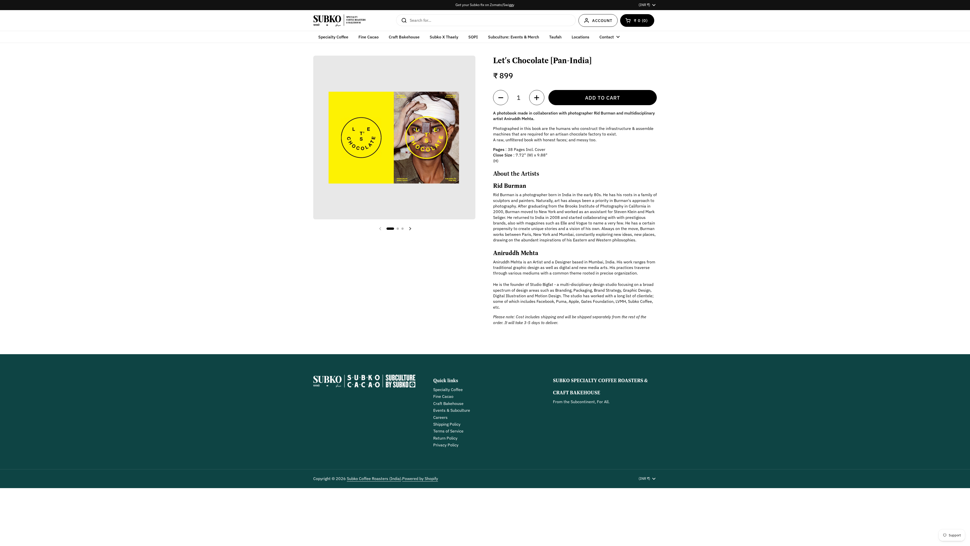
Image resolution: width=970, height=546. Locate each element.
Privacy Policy (445, 444)
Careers (440, 417)
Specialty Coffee (448, 389)
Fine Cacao (443, 396)
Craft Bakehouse (448, 403)
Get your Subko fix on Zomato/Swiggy (484, 5)
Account (602, 20)
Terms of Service (448, 431)
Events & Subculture (451, 410)
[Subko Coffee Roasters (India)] (339, 20)
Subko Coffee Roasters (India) (374, 478)
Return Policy (445, 438)
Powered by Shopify (420, 478)
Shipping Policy (446, 424)
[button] (637, 20)
